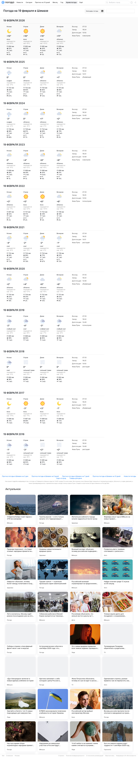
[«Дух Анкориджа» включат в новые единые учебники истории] (20, 672)
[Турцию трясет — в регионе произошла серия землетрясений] (53, 574)
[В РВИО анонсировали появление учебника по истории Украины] (53, 704)
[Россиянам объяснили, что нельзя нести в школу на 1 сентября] (85, 607)
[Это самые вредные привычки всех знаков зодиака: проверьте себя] (85, 639)
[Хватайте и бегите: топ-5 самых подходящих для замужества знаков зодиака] (20, 704)
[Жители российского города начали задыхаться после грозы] (85, 510)
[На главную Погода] (9, 2)
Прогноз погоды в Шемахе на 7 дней (75, 476)
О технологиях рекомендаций (94, 755)
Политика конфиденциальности (75, 755)
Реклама (17, 755)
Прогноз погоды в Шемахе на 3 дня (15, 476)
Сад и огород (61, 478)
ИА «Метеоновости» (130, 755)
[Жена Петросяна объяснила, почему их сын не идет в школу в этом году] (85, 672)
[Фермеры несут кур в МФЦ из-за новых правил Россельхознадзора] (117, 510)
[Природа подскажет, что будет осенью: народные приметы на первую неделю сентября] (20, 542)
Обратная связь (109, 755)
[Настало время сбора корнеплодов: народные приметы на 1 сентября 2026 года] (20, 736)
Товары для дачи (75, 478)
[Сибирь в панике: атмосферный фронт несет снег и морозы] (20, 639)
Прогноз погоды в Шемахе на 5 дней (45, 476)
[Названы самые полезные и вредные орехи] (53, 542)
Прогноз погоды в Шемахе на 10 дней (106, 476)
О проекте (61, 755)
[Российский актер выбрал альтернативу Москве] (85, 704)
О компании (9, 755)
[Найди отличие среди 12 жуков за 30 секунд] (117, 574)
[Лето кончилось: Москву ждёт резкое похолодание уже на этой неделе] (20, 607)
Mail (3, 755)
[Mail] (3, 2)
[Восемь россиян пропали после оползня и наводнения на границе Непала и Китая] (117, 704)
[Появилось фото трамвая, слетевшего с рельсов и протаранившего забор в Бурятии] (117, 542)
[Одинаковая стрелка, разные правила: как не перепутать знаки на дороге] (117, 672)
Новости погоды (130, 476)
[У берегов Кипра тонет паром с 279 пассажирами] (20, 510)
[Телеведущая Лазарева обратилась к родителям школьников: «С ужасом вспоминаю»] (117, 639)
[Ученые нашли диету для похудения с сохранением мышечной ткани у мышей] (117, 607)
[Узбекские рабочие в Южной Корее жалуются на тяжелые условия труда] (53, 607)
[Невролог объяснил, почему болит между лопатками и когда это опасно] (20, 574)
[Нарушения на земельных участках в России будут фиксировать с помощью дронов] (53, 736)
